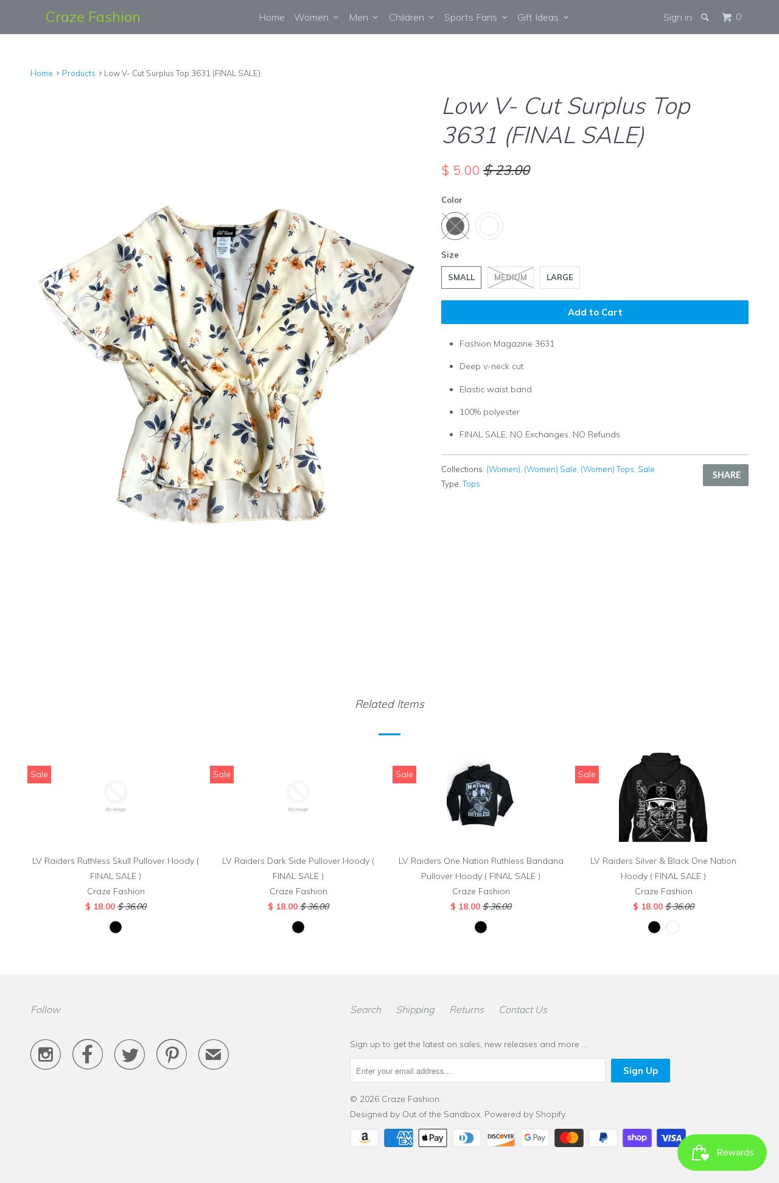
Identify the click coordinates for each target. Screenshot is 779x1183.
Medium (510, 277)
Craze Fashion (93, 16)
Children (409, 17)
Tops (471, 484)
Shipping (415, 1009)
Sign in (677, 17)
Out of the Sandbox (441, 1114)
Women (314, 17)
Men (361, 17)
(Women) (503, 469)
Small (461, 277)
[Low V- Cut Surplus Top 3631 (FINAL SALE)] (229, 355)
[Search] (706, 17)
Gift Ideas (540, 17)
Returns (466, 1009)
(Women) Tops (607, 469)
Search (365, 1009)
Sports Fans (473, 17)
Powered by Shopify (524, 1114)
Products (79, 73)
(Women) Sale (550, 469)
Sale (646, 469)
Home (272, 17)
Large (560, 277)
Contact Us (522, 1009)
